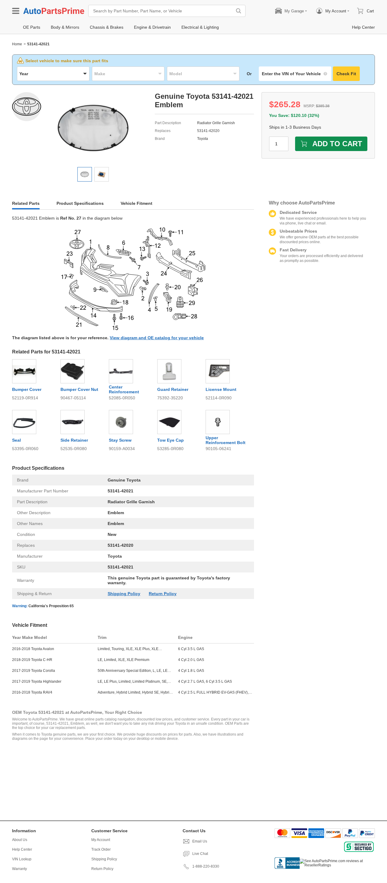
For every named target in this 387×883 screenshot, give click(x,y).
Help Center (22, 849)
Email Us (199, 841)
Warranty (19, 869)
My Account (100, 840)
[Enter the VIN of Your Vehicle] (295, 73)
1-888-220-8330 (205, 866)
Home (17, 44)
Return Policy (163, 593)
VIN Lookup (21, 859)
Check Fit (346, 73)
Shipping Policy (124, 593)
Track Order (101, 849)
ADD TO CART (337, 144)
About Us (19, 840)
